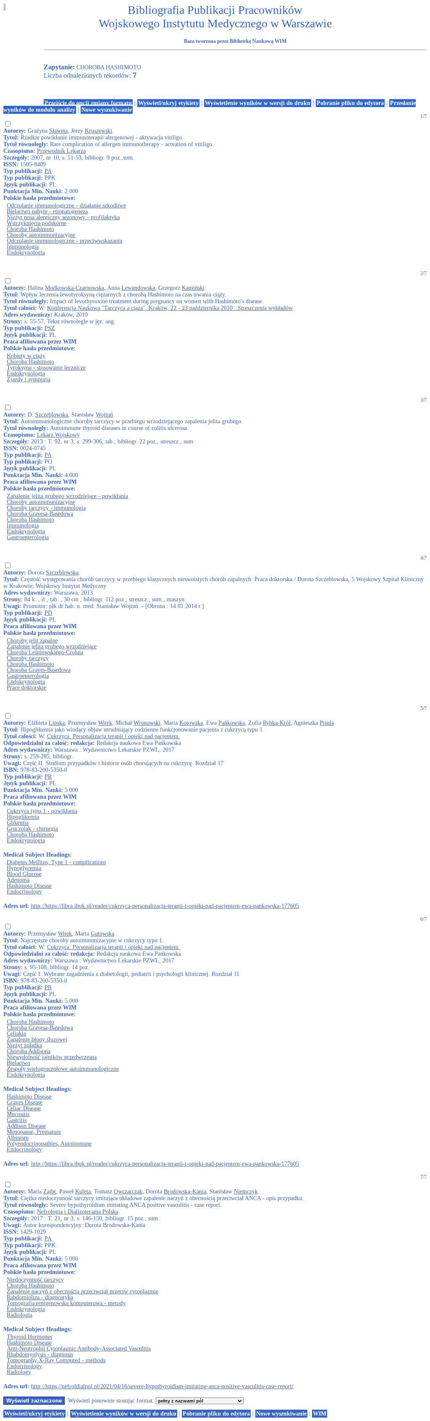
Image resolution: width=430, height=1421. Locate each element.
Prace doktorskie (26, 687)
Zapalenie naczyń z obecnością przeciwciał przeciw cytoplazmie (82, 1291)
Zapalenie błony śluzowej (37, 1039)
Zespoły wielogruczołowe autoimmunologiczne (63, 1069)
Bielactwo (18, 1063)
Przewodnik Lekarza (61, 151)
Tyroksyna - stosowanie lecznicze (46, 367)
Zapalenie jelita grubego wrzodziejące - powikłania (67, 496)
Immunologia (23, 247)
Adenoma (18, 880)
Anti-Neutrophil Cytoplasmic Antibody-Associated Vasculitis (79, 1348)
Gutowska (102, 934)
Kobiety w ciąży (26, 356)
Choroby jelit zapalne (32, 640)
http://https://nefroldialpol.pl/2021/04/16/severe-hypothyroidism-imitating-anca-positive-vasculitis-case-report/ (162, 1386)
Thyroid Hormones (29, 1337)
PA (48, 171)
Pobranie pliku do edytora (350, 103)
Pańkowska (231, 723)
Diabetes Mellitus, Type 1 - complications (56, 862)
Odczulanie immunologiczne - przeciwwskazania (64, 241)
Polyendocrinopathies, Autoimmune (49, 1143)
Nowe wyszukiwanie (106, 110)
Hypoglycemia (24, 868)
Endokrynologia (26, 252)
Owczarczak (128, 1191)
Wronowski (147, 723)
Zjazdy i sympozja (28, 379)
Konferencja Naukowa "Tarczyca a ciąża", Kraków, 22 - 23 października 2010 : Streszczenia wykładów (170, 308)
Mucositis (18, 1114)
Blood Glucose (24, 874)
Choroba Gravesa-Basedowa (40, 514)
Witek (105, 723)
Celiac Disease (24, 1108)
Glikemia (18, 823)
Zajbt (49, 1191)
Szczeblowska (51, 415)
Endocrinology (24, 892)
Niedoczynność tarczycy (35, 1280)
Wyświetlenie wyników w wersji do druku (257, 103)
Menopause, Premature (34, 1132)
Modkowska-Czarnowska (74, 288)
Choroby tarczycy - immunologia (46, 508)
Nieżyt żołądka (24, 1045)
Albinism (18, 1138)
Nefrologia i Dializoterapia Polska (77, 1212)
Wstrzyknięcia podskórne (36, 223)
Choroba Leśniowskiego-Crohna (45, 652)
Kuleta (83, 1191)
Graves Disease (24, 1102)
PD (48, 613)
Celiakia (16, 1033)
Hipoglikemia (23, 817)
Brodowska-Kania (185, 1191)
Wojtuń (104, 415)
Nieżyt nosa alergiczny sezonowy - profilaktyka (63, 217)
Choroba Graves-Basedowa (39, 670)
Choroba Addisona (28, 1051)
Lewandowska (138, 288)
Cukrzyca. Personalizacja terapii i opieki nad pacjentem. (113, 736)
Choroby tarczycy (28, 658)
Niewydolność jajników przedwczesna (52, 1057)
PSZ (50, 328)
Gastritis (16, 1120)
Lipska (57, 723)
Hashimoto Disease (29, 886)
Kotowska (191, 723)
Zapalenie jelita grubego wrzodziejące (52, 646)
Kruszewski (98, 131)
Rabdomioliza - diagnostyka (40, 1297)
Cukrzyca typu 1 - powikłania (42, 811)
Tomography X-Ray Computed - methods (56, 1360)
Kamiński (193, 288)
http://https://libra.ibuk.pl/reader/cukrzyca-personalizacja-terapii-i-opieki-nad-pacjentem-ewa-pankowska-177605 (165, 906)
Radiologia (19, 1315)
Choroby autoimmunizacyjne (41, 235)
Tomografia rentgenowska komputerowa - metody (66, 1303)
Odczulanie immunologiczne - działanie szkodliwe (66, 205)
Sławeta (58, 131)
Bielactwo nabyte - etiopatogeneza (47, 211)
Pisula (327, 723)
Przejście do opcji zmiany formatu (88, 103)
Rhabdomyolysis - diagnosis (40, 1354)
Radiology (19, 1372)
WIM (319, 1414)
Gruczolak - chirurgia (32, 829)
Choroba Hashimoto (30, 229)
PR (48, 776)
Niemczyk (246, 1191)
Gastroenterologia (28, 537)
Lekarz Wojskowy (58, 435)
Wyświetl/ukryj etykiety (168, 103)
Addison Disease (26, 1126)
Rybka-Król (277, 723)
